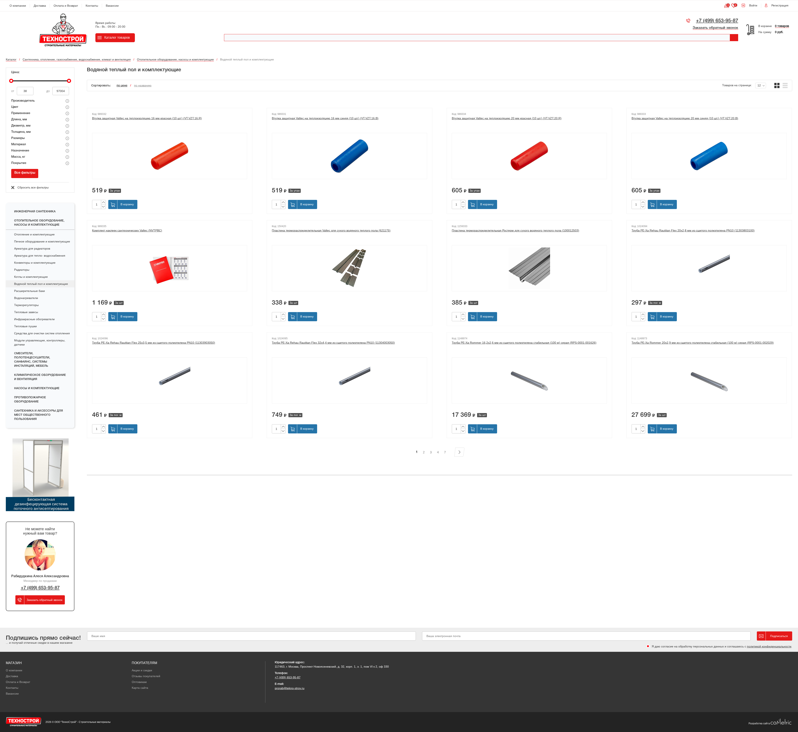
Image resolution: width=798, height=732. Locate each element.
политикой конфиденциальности (769, 646)
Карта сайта (140, 687)
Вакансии (112, 5)
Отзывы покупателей (146, 676)
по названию (142, 85)
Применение (20, 113)
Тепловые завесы (26, 312)
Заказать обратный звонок (715, 28)
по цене (122, 85)
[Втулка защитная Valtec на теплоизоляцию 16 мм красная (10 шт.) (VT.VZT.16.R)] (169, 156)
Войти (753, 5)
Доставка (40, 5)
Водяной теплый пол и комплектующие (41, 283)
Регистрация (779, 5)
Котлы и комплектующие (31, 276)
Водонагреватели (26, 298)
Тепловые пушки (25, 326)
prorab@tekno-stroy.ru (289, 688)
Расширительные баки (29, 291)
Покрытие (18, 163)
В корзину (127, 204)
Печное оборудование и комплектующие (42, 241)
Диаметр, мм (21, 125)
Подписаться (779, 636)
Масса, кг (18, 156)
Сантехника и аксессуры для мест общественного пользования (38, 415)
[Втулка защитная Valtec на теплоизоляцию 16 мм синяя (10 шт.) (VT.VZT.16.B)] (349, 156)
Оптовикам (139, 682)
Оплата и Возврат (66, 5)
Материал (18, 144)
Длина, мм (19, 119)
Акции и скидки (142, 670)
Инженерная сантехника (34, 211)
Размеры (18, 138)
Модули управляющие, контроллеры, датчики (39, 342)
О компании (18, 5)
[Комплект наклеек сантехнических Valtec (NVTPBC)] (169, 268)
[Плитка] (777, 85)
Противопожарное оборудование (30, 399)
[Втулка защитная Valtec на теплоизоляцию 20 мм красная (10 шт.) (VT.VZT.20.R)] (529, 156)
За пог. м (655, 302)
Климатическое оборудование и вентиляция (40, 377)
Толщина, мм (21, 131)
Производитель (23, 100)
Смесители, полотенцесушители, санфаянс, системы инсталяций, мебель (32, 359)
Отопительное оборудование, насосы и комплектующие (39, 222)
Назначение (20, 150)
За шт (119, 302)
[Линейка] (785, 85)
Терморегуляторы (26, 305)
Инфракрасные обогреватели (34, 319)
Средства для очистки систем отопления (42, 333)
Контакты (92, 5)
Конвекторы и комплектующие (34, 262)
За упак (115, 190)
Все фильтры (24, 172)
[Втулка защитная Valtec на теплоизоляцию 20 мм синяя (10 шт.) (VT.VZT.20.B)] (709, 156)
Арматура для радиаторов (32, 248)
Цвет (14, 107)
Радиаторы (21, 269)
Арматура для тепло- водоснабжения (39, 255)
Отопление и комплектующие (34, 234)
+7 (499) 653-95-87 (717, 21)
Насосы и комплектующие (36, 388)
